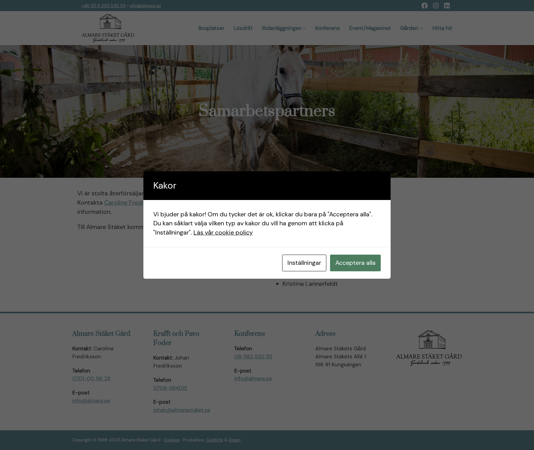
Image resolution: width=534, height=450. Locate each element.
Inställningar (304, 263)
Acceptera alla (355, 263)
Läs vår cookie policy (223, 232)
